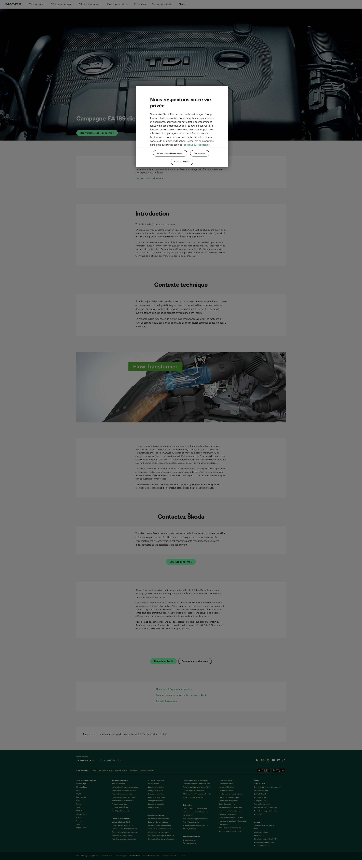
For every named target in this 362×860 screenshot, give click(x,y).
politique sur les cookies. (197, 144)
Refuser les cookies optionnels (170, 153)
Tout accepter (200, 153)
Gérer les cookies (182, 162)
